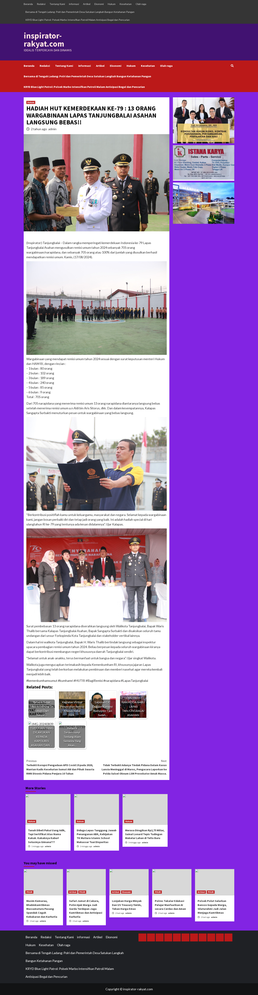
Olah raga (141, 3)
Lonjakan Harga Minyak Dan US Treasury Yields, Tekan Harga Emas (127, 905)
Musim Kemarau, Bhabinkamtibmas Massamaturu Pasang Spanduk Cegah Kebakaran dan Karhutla (41, 908)
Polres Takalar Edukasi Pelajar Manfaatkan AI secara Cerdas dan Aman (170, 905)
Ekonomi (99, 3)
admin (52, 129)
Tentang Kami (57, 3)
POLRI (29, 892)
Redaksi (41, 3)
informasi (74, 3)
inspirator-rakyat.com (44, 40)
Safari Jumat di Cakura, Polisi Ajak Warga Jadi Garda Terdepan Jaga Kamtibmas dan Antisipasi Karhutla (85, 908)
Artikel (86, 3)
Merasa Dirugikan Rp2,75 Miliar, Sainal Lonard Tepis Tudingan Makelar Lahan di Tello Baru (144, 834)
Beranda (28, 3)
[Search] (232, 65)
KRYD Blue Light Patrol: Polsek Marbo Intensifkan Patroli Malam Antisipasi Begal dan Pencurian (77, 19)
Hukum (111, 3)
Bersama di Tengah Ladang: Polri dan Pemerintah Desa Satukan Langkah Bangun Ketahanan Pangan (79, 11)
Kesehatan (126, 3)
